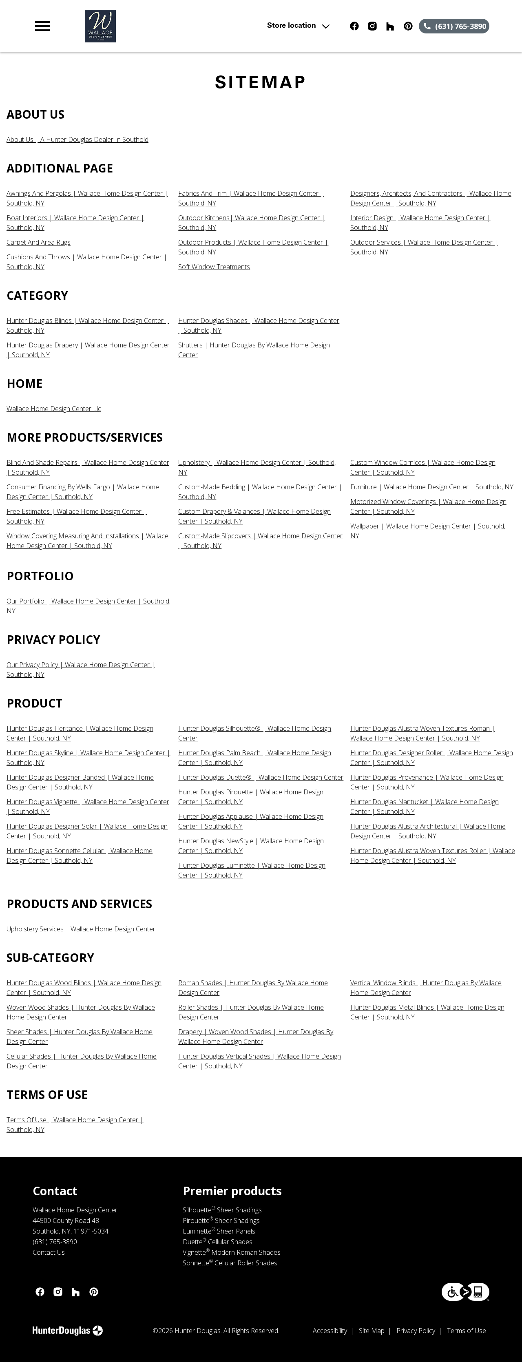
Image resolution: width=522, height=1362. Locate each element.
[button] (42, 26)
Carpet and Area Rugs (39, 242)
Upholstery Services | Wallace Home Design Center (81, 928)
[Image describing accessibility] (465, 1292)
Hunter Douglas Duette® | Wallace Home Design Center (260, 777)
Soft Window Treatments (214, 266)
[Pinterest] (408, 26)
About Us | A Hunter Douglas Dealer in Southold (77, 139)
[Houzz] (390, 26)
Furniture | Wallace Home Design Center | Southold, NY (431, 486)
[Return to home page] (173, 26)
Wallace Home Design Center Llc (54, 408)
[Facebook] (354, 26)
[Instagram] (372, 26)
